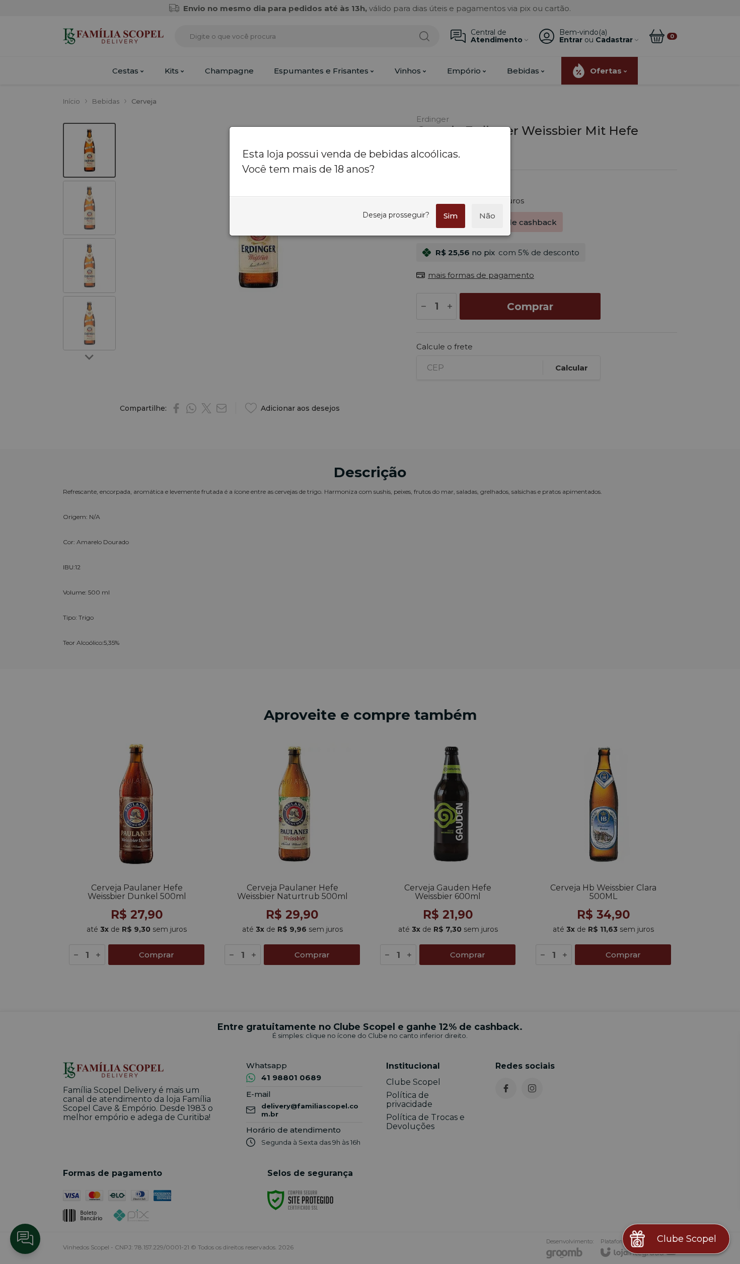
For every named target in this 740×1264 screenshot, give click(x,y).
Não (487, 215)
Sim (450, 215)
